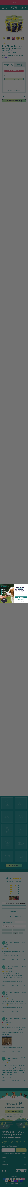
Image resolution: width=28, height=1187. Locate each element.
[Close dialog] (27, 585)
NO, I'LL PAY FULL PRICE (21, 599)
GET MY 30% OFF (21, 597)
